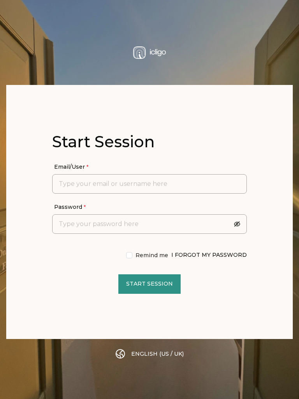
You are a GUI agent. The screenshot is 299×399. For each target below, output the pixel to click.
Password (68, 206)
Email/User (69, 166)
